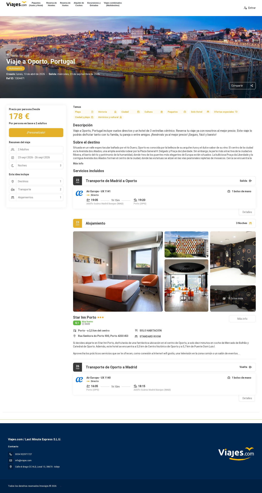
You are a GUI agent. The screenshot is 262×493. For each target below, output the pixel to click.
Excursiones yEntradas (94, 4)
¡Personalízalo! (36, 132)
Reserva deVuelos (65, 4)
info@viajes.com (23, 460)
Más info (78, 163)
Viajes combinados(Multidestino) (113, 4)
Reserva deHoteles (51, 4)
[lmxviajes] (236, 454)
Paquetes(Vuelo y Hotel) (36, 4)
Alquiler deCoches (79, 4)
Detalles (247, 212)
